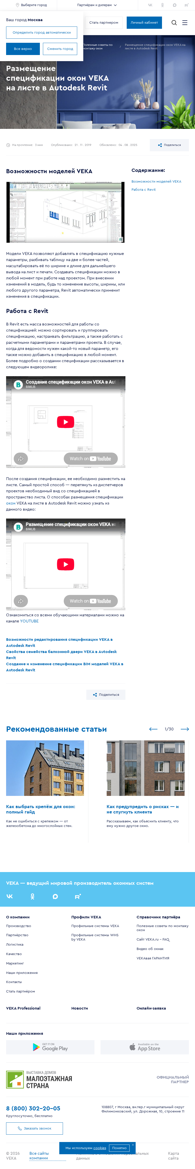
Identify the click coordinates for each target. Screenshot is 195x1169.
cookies (99, 1148)
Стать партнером (103, 22)
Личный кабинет (144, 22)
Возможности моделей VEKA (156, 181)
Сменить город (60, 49)
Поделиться (172, 144)
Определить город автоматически (42, 32)
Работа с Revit (144, 190)
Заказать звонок (37, 1128)
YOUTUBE (29, 621)
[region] (160, 186)
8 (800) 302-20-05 (33, 1109)
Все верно (23, 49)
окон (10, 503)
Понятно (119, 1148)
